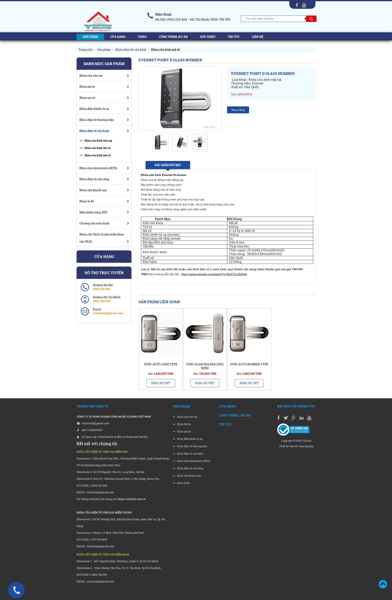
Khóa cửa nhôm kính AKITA (193, 461)
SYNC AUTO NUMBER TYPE (249, 364)
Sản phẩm (90, 37)
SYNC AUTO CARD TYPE (160, 364)
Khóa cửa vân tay (187, 416)
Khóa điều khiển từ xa (189, 438)
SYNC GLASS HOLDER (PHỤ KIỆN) (205, 366)
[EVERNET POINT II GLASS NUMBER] (180, 99)
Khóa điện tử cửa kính (189, 453)
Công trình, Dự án (173, 37)
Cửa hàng (118, 37)
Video (142, 37)
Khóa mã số (183, 431)
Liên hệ (257, 37)
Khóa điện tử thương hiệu (191, 446)
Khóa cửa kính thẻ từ (98, 148)
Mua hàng (238, 109)
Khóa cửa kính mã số (97, 155)
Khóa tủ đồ (183, 483)
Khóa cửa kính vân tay (98, 140)
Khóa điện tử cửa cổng (189, 468)
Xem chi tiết (160, 383)
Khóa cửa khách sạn (188, 475)
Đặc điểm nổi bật (168, 165)
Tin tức (234, 37)
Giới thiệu (208, 37)
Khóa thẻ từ (183, 424)
